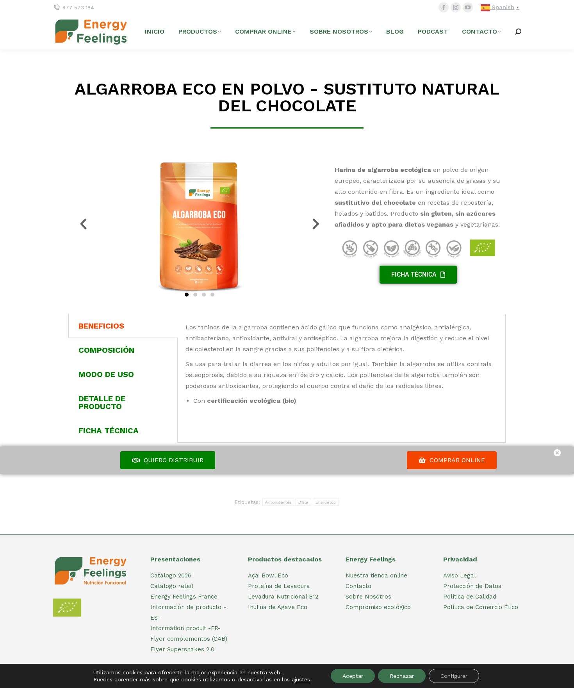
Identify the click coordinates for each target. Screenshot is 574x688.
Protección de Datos (472, 586)
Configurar (453, 676)
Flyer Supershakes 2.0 (182, 649)
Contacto (358, 586)
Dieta (303, 502)
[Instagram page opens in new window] (456, 7)
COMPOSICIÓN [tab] (106, 350)
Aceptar (352, 676)
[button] (83, 224)
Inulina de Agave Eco (277, 607)
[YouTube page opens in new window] (468, 7)
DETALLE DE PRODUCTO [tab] (101, 402)
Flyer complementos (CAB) (188, 638)
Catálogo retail (171, 586)
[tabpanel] (341, 364)
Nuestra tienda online (376, 575)
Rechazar (402, 676)
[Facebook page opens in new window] (444, 7)
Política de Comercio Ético (480, 607)
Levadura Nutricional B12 (283, 596)
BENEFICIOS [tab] (101, 326)
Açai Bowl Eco (268, 575)
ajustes (301, 679)
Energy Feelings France (183, 596)
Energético (326, 502)
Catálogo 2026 (170, 575)
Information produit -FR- (185, 628)
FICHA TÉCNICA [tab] (108, 430)
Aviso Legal (459, 575)
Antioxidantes (278, 502)
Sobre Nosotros (368, 596)
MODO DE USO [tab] (106, 374)
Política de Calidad (469, 596)
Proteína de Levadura (279, 586)
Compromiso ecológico (378, 607)
